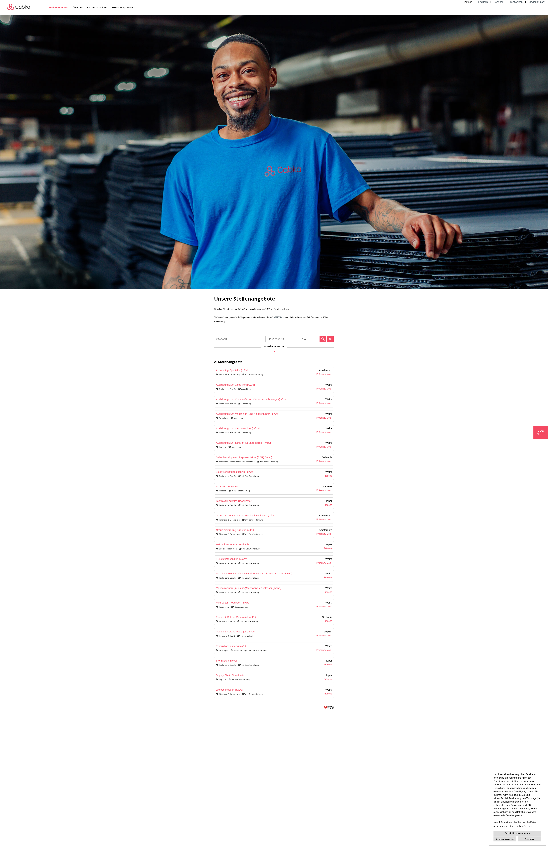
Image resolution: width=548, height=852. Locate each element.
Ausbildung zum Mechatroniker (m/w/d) (238, 428)
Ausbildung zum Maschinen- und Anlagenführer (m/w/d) (247, 413)
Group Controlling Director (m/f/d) (235, 530)
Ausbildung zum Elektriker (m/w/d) (235, 384)
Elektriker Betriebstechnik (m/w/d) (235, 471)
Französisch (516, 2)
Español (498, 2)
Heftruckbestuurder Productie (232, 544)
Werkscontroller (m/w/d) (229, 689)
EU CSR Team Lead (227, 486)
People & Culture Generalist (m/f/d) (236, 617)
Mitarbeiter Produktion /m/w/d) (233, 602)
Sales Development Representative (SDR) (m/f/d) (244, 457)
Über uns (77, 7)
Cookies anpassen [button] (505, 839)
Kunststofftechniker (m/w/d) (231, 559)
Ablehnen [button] (529, 839)
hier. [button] (530, 826)
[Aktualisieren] (323, 339)
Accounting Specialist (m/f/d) (232, 370)
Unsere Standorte (97, 7)
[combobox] (307, 339)
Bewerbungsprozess (123, 7)
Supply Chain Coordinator (230, 675)
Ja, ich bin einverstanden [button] (517, 833)
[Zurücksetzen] (330, 339)
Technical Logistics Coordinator (233, 501)
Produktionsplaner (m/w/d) (231, 646)
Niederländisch (536, 2)
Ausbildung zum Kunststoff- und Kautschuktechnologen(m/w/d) (251, 399)
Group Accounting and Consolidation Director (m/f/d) (245, 515)
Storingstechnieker (226, 660)
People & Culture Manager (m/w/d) (235, 631)
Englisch (483, 2)
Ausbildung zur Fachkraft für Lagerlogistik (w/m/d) (244, 442)
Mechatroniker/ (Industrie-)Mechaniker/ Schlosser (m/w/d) (248, 588)
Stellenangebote (58, 7)
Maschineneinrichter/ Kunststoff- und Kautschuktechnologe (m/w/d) (254, 573)
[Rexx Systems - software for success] (329, 707)
